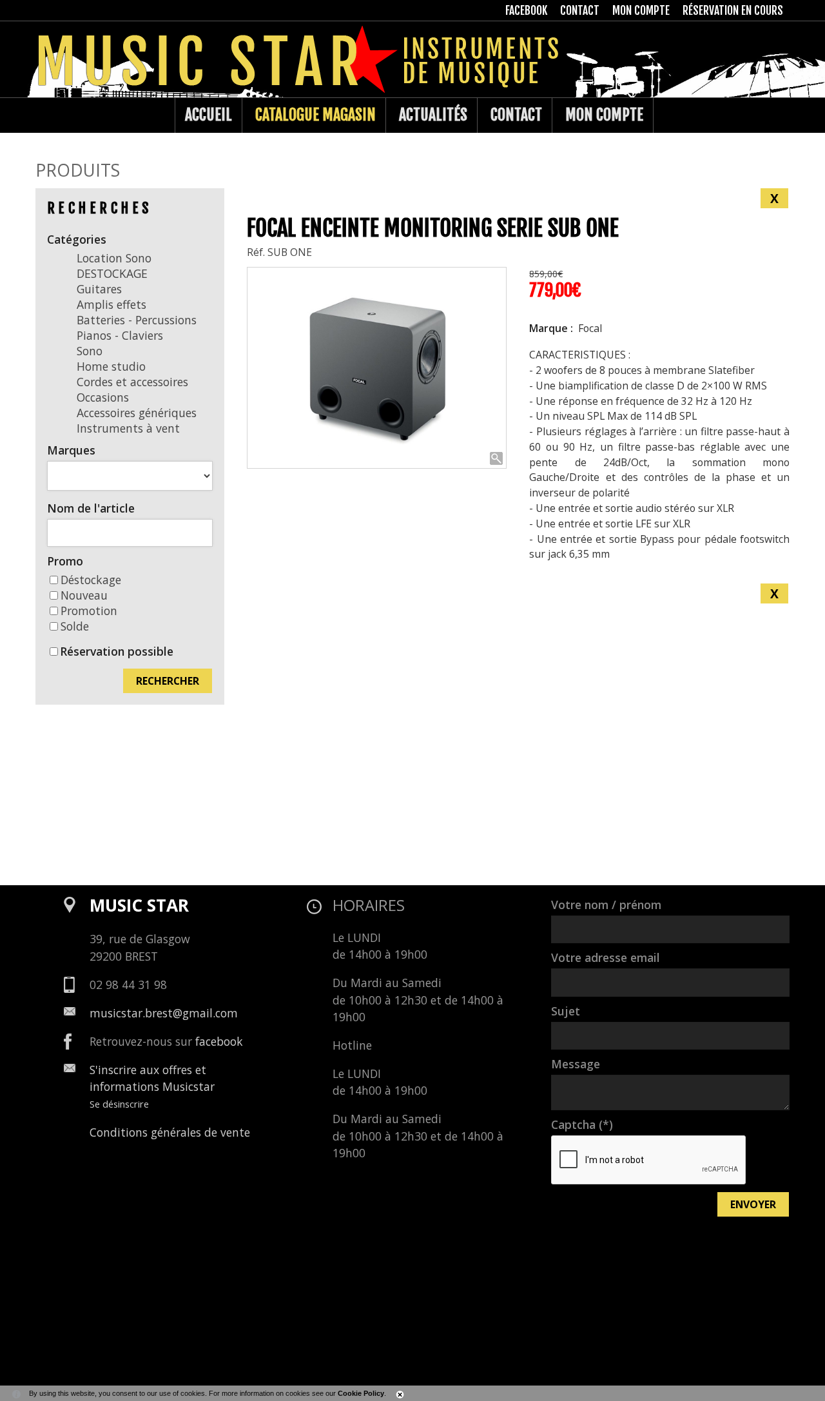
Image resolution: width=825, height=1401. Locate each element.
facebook (219, 1041)
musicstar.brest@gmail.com (164, 1013)
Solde (75, 626)
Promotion (89, 610)
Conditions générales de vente (170, 1132)
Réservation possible (116, 651)
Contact (516, 114)
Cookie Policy (361, 1393)
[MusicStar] (49, 115)
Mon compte (604, 114)
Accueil (208, 114)
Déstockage (91, 579)
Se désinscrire (119, 1103)
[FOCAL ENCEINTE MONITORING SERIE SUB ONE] (377, 368)
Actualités (433, 114)
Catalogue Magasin (315, 114)
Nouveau (84, 595)
